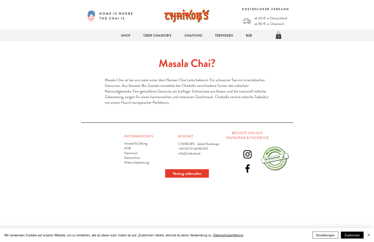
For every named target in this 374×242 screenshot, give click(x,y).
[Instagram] (247, 154)
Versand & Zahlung (135, 143)
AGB (127, 148)
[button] (279, 35)
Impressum (131, 153)
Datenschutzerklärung (228, 235)
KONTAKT (185, 136)
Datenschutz (132, 157)
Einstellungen (325, 235)
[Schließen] (368, 235)
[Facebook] (247, 168)
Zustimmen (352, 235)
